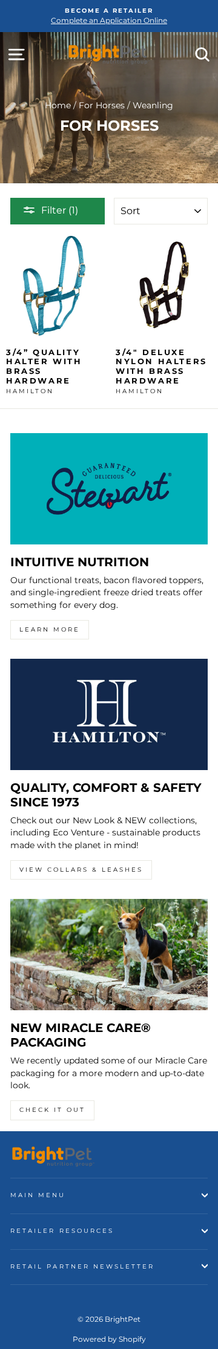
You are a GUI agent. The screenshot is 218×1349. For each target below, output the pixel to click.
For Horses (102, 105)
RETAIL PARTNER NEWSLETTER (82, 1266)
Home (58, 105)
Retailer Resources (62, 1231)
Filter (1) (59, 210)
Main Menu (38, 1195)
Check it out (52, 1110)
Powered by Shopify (109, 1339)
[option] (109, 16)
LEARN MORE (49, 629)
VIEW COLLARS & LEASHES (81, 870)
